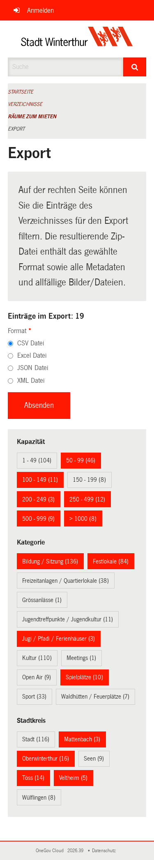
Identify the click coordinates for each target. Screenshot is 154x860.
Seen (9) (94, 758)
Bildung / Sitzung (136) (50, 561)
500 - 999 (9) (38, 518)
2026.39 (76, 850)
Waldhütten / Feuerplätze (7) (95, 696)
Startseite (20, 92)
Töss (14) (33, 778)
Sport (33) (34, 696)
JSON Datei (32, 367)
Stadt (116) (35, 739)
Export (16, 129)
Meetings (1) (81, 658)
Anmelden (40, 10)
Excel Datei (31, 355)
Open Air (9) (36, 677)
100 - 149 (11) (40, 479)
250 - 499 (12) (87, 499)
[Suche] (134, 66)
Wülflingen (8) (38, 797)
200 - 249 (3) (38, 499)
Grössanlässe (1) (42, 600)
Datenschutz (105, 850)
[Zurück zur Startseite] (77, 39)
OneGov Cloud (51, 850)
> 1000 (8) (83, 518)
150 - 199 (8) (89, 479)
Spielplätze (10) (84, 677)
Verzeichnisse (25, 104)
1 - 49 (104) (36, 460)
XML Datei (30, 380)
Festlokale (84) (111, 561)
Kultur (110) (37, 658)
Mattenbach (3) (82, 739)
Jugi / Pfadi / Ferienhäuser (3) (58, 638)
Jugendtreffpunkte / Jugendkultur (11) (67, 619)
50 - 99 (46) (80, 460)
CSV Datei (30, 343)
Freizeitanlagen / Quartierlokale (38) (65, 580)
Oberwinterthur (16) (45, 758)
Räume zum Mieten (32, 117)
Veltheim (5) (73, 778)
